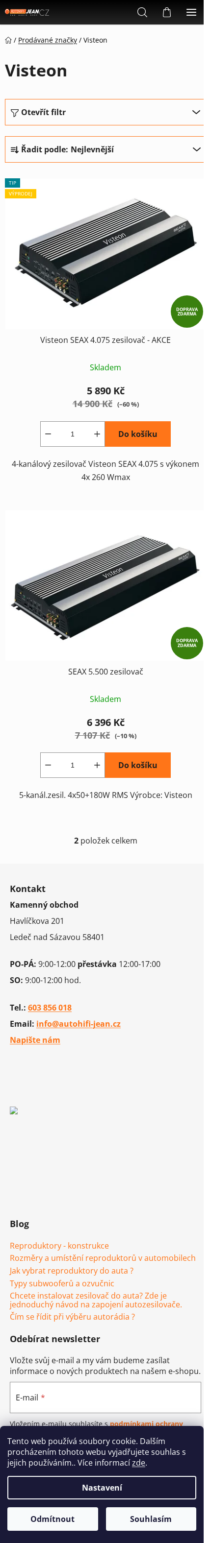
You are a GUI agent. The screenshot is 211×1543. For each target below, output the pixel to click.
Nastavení (102, 1487)
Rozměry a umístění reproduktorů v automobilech (103, 1258)
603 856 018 (50, 1007)
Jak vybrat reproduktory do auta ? (71, 1271)
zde (138, 1462)
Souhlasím (151, 1519)
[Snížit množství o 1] (48, 434)
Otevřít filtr (43, 112)
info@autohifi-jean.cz (78, 1023)
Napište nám (35, 1040)
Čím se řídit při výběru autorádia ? (72, 1317)
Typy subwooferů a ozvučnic (62, 1283)
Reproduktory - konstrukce (59, 1246)
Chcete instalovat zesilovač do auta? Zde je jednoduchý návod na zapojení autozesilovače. (96, 1300)
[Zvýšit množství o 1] (97, 434)
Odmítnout (52, 1519)
